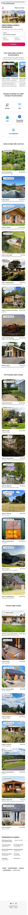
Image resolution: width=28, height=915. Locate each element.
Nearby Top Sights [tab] (18, 840)
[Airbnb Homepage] (3, 7)
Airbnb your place (19, 8)
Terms (15, 907)
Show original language (8, 3)
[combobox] (13, 34)
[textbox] (7, 40)
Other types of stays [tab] (7, 840)
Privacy (11, 907)
